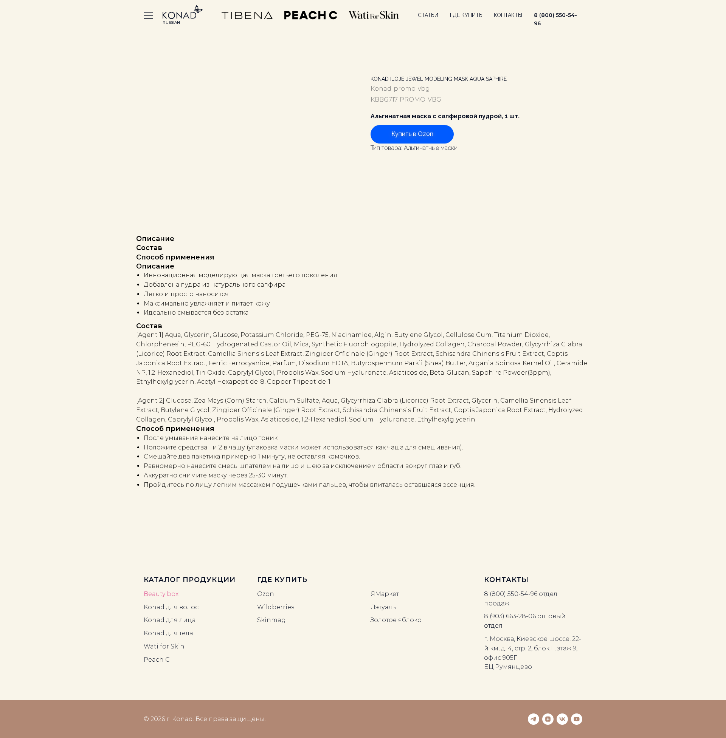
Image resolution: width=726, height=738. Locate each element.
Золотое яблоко (396, 620)
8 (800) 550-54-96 (510, 594)
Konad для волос (171, 607)
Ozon (265, 594)
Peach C (157, 659)
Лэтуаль (383, 607)
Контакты (508, 15)
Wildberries (275, 607)
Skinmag (271, 620)
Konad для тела (168, 633)
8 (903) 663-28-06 (510, 616)
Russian (171, 22)
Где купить (466, 15)
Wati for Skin (164, 646)
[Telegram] (533, 719)
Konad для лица (169, 620)
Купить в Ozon (412, 133)
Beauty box (161, 594)
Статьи (428, 15)
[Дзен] (548, 719)
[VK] (562, 719)
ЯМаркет (385, 594)
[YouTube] (576, 719)
